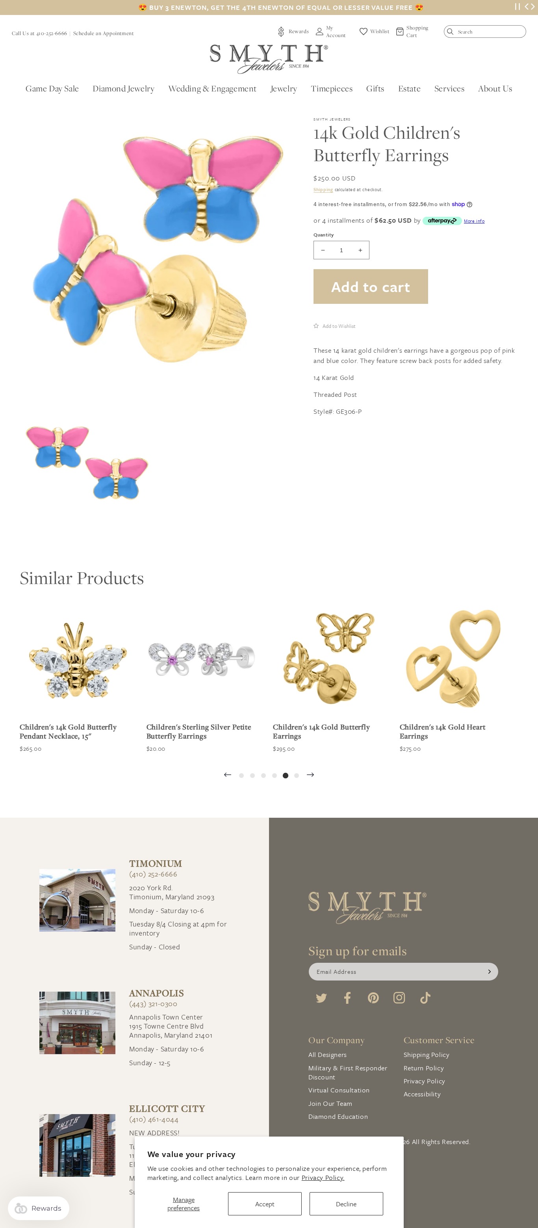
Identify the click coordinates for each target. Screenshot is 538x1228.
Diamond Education (338, 1116)
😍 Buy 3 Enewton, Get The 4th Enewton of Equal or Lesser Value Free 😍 (281, 7)
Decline (346, 1204)
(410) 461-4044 (153, 1119)
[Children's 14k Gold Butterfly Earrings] (328, 660)
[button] (335, 325)
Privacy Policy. (323, 1177)
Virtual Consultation (339, 1090)
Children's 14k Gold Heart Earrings (443, 731)
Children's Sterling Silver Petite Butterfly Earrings (199, 731)
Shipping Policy (427, 1054)
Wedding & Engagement (212, 88)
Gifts (375, 88)
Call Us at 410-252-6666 (39, 33)
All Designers (327, 1054)
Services (449, 88)
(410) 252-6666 (153, 873)
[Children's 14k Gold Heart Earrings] (455, 660)
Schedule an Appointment (103, 33)
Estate (409, 88)
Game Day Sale (52, 88)
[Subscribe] (489, 971)
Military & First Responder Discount (348, 1072)
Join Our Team (330, 1103)
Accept (265, 1204)
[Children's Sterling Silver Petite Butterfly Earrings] (202, 660)
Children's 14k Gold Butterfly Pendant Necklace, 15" (68, 731)
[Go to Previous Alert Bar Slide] (526, 7)
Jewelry (284, 88)
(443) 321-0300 (153, 1003)
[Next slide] (310, 775)
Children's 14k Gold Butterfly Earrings (321, 731)
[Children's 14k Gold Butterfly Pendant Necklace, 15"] (75, 660)
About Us (495, 88)
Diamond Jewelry (123, 88)
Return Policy (424, 1068)
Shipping (323, 189)
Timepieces (331, 88)
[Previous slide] (228, 775)
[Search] (452, 33)
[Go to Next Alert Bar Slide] (533, 7)
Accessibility (422, 1094)
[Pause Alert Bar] (517, 8)
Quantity (324, 234)
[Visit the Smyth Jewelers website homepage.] (269, 59)
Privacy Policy (424, 1081)
